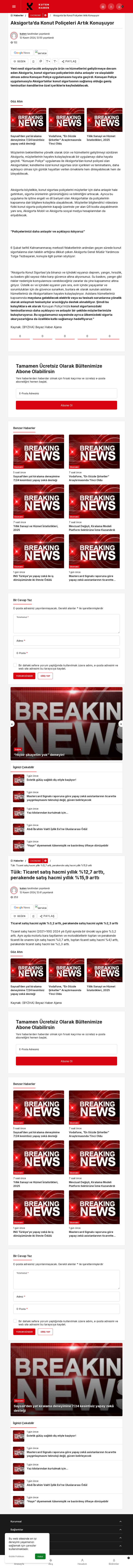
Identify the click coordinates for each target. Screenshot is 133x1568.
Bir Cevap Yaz (22, 600)
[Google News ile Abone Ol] (22, 53)
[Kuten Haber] (39, 6)
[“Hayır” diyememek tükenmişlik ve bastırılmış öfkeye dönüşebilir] (66, 846)
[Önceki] (13, 723)
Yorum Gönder (24, 676)
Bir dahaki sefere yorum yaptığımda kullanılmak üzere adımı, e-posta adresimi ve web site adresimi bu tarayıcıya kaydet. (68, 667)
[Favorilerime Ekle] (33, 61)
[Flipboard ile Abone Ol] (41, 53)
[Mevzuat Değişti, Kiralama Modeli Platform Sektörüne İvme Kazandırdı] (94, 508)
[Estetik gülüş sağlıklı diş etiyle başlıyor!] (66, 780)
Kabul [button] (40, 1556)
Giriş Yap (45, 676)
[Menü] (14, 6)
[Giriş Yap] (111, 6)
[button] (103, 6)
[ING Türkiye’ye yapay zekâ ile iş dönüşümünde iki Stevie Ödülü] (38, 558)
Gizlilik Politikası (16, 1556)
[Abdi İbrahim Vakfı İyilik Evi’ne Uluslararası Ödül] (66, 829)
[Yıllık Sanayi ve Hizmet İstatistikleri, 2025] (104, 127)
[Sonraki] (120, 723)
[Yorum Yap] (41, 61)
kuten (23, 33)
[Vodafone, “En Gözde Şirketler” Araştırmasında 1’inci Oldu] (66, 127)
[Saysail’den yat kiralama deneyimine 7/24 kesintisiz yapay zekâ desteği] (28, 127)
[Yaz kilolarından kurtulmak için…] (66, 813)
